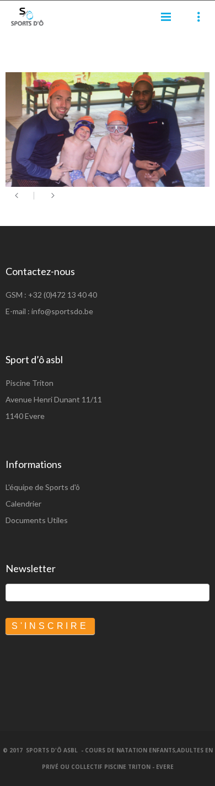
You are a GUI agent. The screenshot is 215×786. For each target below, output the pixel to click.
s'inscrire (50, 626)
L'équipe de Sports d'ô (43, 487)
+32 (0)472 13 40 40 (62, 294)
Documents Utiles (37, 520)
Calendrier (23, 503)
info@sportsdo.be (62, 311)
